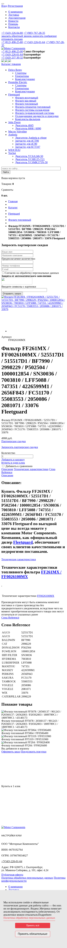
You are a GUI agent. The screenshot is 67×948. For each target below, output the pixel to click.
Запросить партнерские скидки (19, 447)
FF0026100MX (45, 595)
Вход (4, 5)
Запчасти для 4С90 (26, 143)
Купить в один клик (13, 462)
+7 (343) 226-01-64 (34, 42)
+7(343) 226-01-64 (11, 861)
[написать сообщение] (6, 61)
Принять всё (32, 925)
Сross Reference (10, 617)
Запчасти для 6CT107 (27, 146)
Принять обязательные (32, 933)
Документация (16, 17)
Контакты (14, 27)
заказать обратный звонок (16, 36)
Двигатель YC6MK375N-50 (31, 162)
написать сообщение (44, 36)
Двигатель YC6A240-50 (29, 156)
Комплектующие (25, 79)
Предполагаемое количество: (18, 258)
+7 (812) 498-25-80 (12, 42)
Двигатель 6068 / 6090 (28, 128)
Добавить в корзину (13, 459)
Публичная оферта (12, 874)
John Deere (14, 122)
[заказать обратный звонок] (3, 61)
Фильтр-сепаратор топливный (33, 106)
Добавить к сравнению (18, 466)
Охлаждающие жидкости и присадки (37, 116)
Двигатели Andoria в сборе (31, 137)
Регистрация (15, 5)
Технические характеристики (31, 469)
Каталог (13, 207)
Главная (13, 201)
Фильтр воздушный (26, 97)
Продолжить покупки (33, 751)
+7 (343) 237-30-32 (12, 57)
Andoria (12, 134)
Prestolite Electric (17, 82)
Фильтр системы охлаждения (32, 110)
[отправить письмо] (9, 61)
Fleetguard (14, 94)
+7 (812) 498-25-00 (12, 51)
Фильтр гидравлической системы (34, 113)
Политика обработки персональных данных (27, 877)
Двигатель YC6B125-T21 (30, 159)
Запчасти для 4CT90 (27, 140)
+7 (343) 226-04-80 (12, 32)
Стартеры (20, 73)
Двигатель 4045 (24, 125)
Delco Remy (15, 69)
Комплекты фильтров (27, 119)
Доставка (13, 14)
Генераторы (22, 76)
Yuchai (12, 153)
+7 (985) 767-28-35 (34, 32)
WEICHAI (14, 150)
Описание (7, 469)
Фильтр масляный (25, 100)
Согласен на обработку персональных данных (32, 272)
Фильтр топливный (26, 103)
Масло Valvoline (17, 131)
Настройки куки (11, 835)
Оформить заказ (10, 751)
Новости (13, 21)
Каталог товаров (11, 64)
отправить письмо (12, 39)
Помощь (13, 24)
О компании (15, 11)
